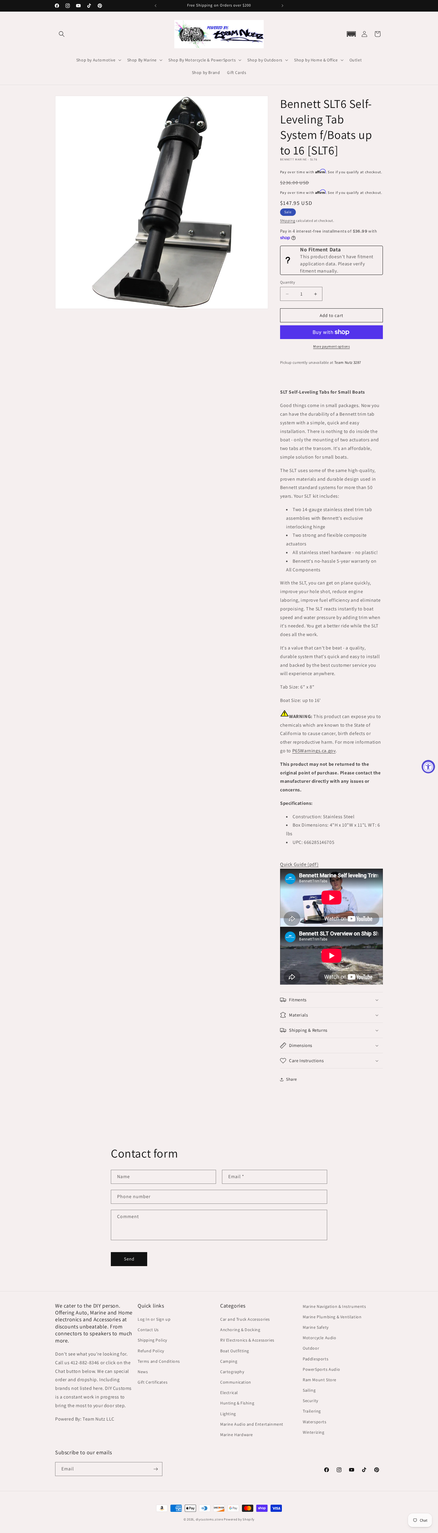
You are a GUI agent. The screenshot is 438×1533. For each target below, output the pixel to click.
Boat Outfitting (234, 1350)
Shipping (287, 220)
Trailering (312, 1411)
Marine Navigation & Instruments (334, 1306)
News (143, 1371)
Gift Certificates (152, 1382)
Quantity (287, 282)
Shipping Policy (152, 1340)
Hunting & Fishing (237, 1403)
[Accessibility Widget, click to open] (428, 766)
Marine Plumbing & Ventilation (332, 1316)
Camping (228, 1361)
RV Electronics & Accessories (247, 1340)
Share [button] (291, 1079)
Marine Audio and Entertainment (251, 1424)
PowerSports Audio (321, 1369)
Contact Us (148, 1329)
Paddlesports (315, 1359)
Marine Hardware (236, 1434)
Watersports (315, 1421)
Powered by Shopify (239, 1519)
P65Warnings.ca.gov (314, 751)
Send (129, 1259)
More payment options (331, 346)
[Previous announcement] (155, 5)
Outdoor (311, 1348)
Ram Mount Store (319, 1379)
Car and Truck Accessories (245, 1319)
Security (310, 1400)
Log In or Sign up (154, 1319)
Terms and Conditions (159, 1361)
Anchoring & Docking (240, 1329)
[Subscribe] (155, 1469)
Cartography (232, 1371)
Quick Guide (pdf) (299, 864)
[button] (61, 34)
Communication (235, 1382)
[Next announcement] (282, 5)
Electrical (229, 1392)
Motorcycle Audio (319, 1337)
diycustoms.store (209, 1519)
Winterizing (313, 1432)
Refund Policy (151, 1350)
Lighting (228, 1413)
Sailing (309, 1390)
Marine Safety (316, 1327)
